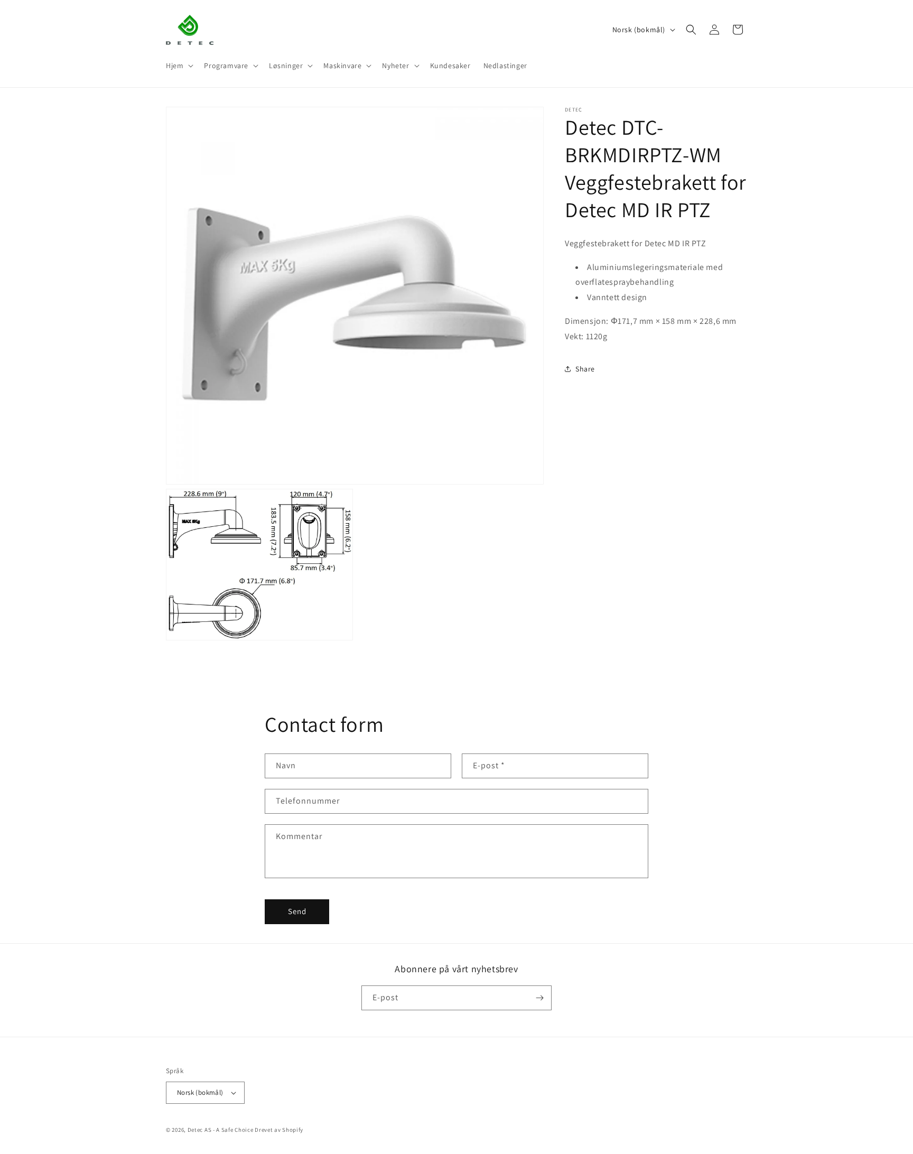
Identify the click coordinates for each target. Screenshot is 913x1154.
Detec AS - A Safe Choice (221, 1129)
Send (297, 911)
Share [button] (585, 369)
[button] (179, 65)
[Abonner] (539, 997)
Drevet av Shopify (279, 1129)
